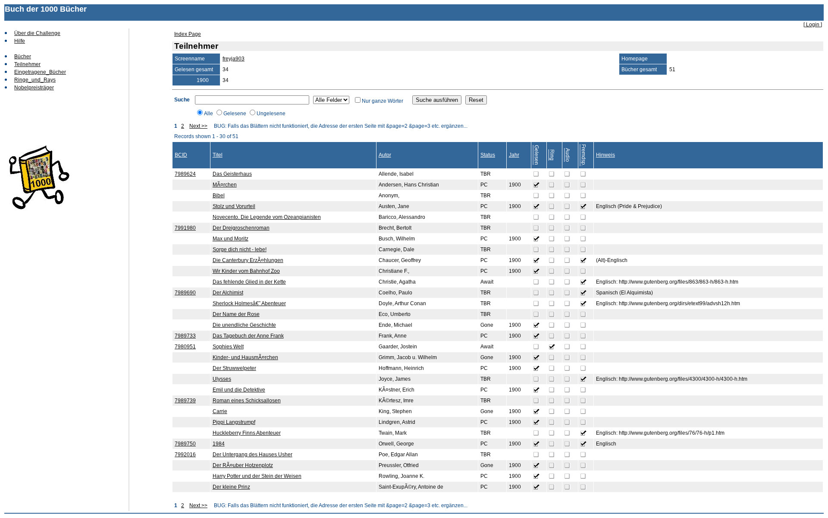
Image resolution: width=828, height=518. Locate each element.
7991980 (185, 228)
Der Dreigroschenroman (241, 228)
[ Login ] (812, 25)
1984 (219, 444)
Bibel (219, 196)
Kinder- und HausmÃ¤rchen (245, 357)
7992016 (185, 455)
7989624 (185, 174)
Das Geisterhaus (232, 174)
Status (487, 155)
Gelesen (536, 155)
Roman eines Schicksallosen (247, 401)
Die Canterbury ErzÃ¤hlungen (248, 260)
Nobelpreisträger (34, 88)
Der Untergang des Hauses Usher (252, 455)
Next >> (198, 126)
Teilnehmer (27, 64)
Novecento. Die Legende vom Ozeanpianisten (267, 217)
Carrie (220, 411)
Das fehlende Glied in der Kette (249, 282)
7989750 (185, 444)
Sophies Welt (228, 347)
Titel (218, 155)
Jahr (514, 155)
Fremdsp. (583, 155)
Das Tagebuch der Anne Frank (248, 336)
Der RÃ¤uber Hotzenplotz (243, 465)
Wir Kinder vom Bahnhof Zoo (246, 271)
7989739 (185, 401)
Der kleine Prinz (231, 487)
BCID (181, 155)
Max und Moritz (230, 239)
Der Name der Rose (236, 314)
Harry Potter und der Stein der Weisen (257, 476)
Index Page (187, 34)
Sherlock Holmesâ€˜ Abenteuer (249, 303)
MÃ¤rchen (225, 185)
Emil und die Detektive (239, 390)
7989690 (185, 293)
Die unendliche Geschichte (244, 325)
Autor (385, 155)
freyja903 (234, 59)
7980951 (185, 347)
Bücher (22, 57)
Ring (552, 155)
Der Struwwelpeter (234, 368)
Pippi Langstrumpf (234, 422)
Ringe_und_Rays (35, 80)
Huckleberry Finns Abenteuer (247, 433)
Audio (568, 155)
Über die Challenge (37, 33)
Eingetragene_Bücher (40, 72)
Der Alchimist (228, 293)
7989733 (185, 336)
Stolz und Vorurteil (234, 206)
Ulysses (222, 379)
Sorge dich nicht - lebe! (240, 249)
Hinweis (605, 155)
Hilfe (19, 41)
